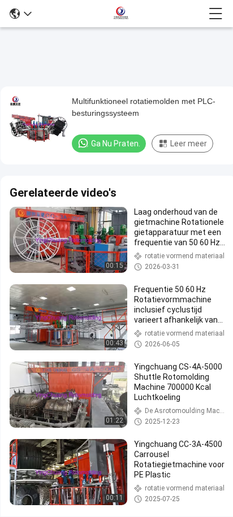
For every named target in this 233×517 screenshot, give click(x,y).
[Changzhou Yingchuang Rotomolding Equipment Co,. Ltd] (120, 13)
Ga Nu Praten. (115, 143)
